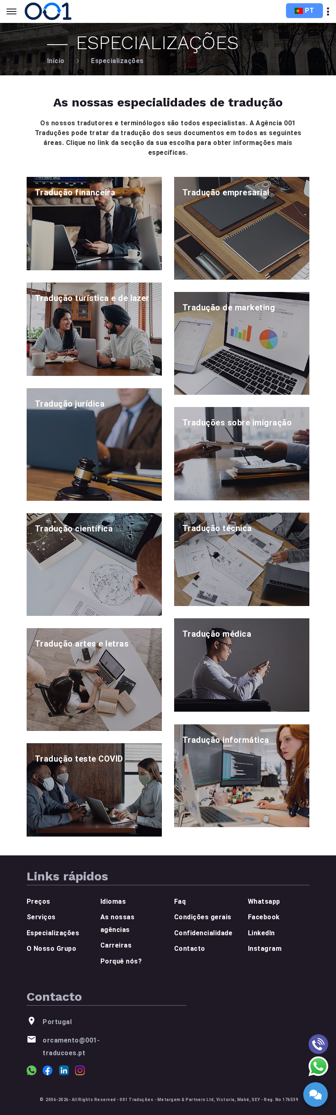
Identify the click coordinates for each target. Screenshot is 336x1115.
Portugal (57, 1022)
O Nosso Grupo (51, 948)
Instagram (265, 948)
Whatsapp (264, 901)
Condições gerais (203, 917)
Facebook (264, 917)
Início (56, 61)
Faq (180, 901)
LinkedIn (261, 933)
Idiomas (113, 901)
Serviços (41, 917)
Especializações (117, 61)
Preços (38, 901)
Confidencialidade (203, 933)
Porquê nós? (121, 961)
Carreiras (116, 945)
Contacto (189, 948)
